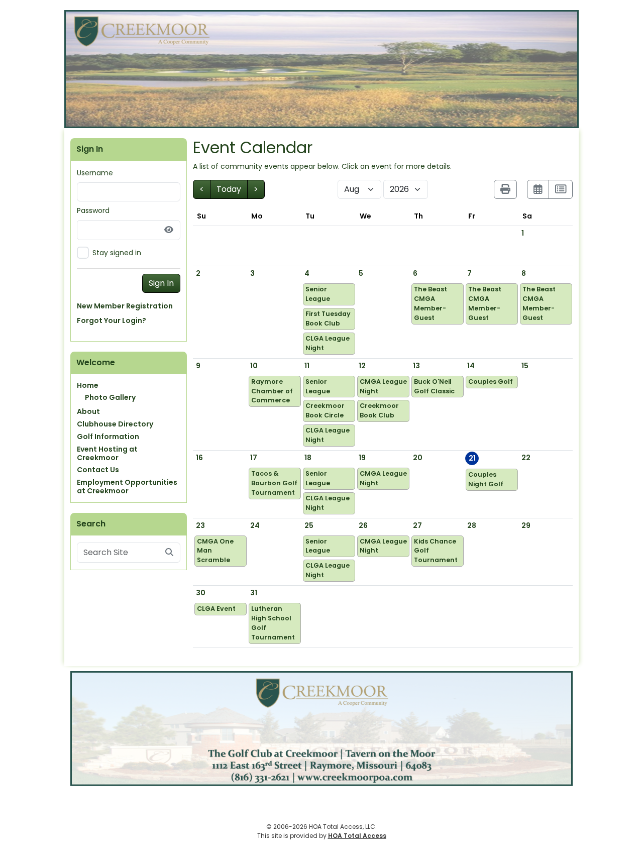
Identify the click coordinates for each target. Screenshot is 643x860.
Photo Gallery (110, 397)
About (88, 411)
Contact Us (98, 470)
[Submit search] (169, 552)
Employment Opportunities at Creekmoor (127, 486)
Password (93, 210)
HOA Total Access (357, 835)
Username (95, 173)
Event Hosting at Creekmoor (107, 453)
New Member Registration (125, 306)
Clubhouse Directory (115, 424)
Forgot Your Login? (111, 320)
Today (229, 189)
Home (87, 385)
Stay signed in (116, 253)
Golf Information (108, 437)
